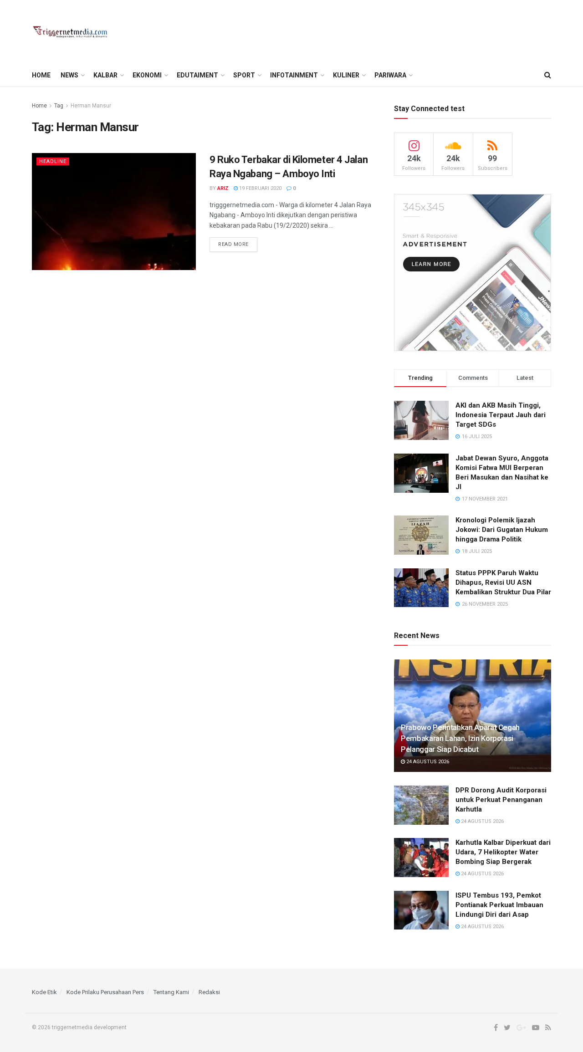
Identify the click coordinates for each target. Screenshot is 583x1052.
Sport (244, 75)
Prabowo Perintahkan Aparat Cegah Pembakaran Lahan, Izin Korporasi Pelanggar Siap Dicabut (460, 738)
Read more (233, 244)
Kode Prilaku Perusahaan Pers (105, 992)
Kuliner (346, 75)
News (69, 75)
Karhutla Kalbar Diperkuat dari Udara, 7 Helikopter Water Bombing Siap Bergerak (503, 852)
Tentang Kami (171, 992)
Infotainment (294, 75)
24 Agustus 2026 (427, 762)
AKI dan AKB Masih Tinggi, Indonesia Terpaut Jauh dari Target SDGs (500, 415)
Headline (52, 161)
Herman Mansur (91, 105)
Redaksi (209, 992)
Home (41, 75)
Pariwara (390, 75)
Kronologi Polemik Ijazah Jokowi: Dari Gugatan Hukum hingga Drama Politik (501, 529)
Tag (58, 105)
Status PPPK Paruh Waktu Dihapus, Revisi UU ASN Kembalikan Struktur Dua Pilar (503, 582)
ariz (223, 188)
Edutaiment (197, 75)
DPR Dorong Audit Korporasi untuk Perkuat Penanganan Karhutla (501, 799)
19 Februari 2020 (259, 188)
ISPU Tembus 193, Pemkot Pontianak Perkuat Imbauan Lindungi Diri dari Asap (499, 905)
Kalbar (105, 75)
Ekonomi (147, 75)
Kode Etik (44, 992)
